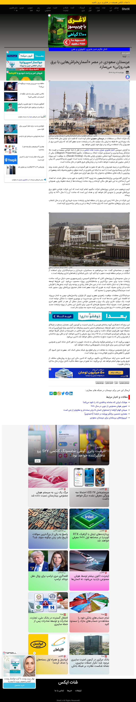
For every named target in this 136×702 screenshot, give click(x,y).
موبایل (116, 7)
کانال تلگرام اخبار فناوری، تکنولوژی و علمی (89, 49)
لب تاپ (110, 9)
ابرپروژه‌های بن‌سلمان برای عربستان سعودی (108, 418)
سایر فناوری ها (13, 9)
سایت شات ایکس (91, 150)
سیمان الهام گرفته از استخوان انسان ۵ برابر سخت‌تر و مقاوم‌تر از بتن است (95, 410)
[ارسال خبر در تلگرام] (51, 393)
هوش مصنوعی (48, 9)
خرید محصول (19, 685)
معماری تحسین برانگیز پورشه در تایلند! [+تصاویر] (106, 414)
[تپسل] (49, 15)
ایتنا (30, 117)
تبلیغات (78, 691)
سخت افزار (97, 9)
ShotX (126, 9)
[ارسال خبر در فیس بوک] (67, 393)
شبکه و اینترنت (65, 9)
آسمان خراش (109, 383)
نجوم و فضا (30, 9)
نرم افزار (90, 9)
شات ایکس (68, 682)
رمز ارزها (38, 9)
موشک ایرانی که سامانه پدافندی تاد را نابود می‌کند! (105, 402)
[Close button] (34, 653)
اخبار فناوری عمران (106, 150)
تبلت (103, 7)
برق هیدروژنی (100, 383)
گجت (72, 7)
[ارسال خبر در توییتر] (63, 393)
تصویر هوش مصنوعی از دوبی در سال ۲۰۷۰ (109, 406)
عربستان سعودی (124, 383)
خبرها (69, 691)
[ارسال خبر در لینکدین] (71, 393)
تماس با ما (59, 691)
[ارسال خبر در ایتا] (59, 393)
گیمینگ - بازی (81, 9)
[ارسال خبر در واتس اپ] (55, 393)
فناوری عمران (126, 53)
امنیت (55, 7)
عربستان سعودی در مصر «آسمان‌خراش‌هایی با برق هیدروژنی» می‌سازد (90, 64)
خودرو (22, 7)
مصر (116, 383)
